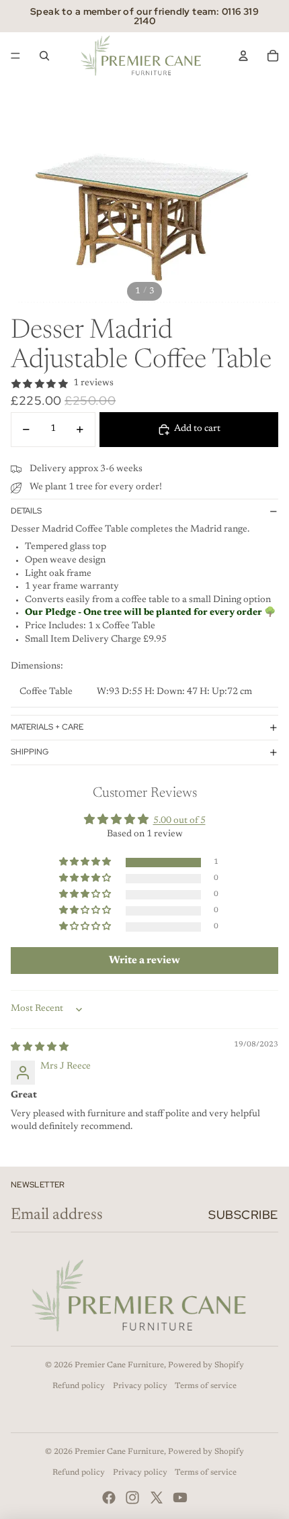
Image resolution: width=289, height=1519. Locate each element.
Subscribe (243, 1214)
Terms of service (206, 1386)
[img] (40, 1047)
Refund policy (78, 1386)
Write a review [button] (144, 960)
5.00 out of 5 (179, 821)
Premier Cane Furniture (119, 1365)
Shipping (29, 751)
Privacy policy (140, 1386)
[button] (86, 862)
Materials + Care (47, 727)
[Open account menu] (243, 55)
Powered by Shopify (206, 1365)
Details (26, 510)
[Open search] (44, 55)
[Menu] (15, 55)
